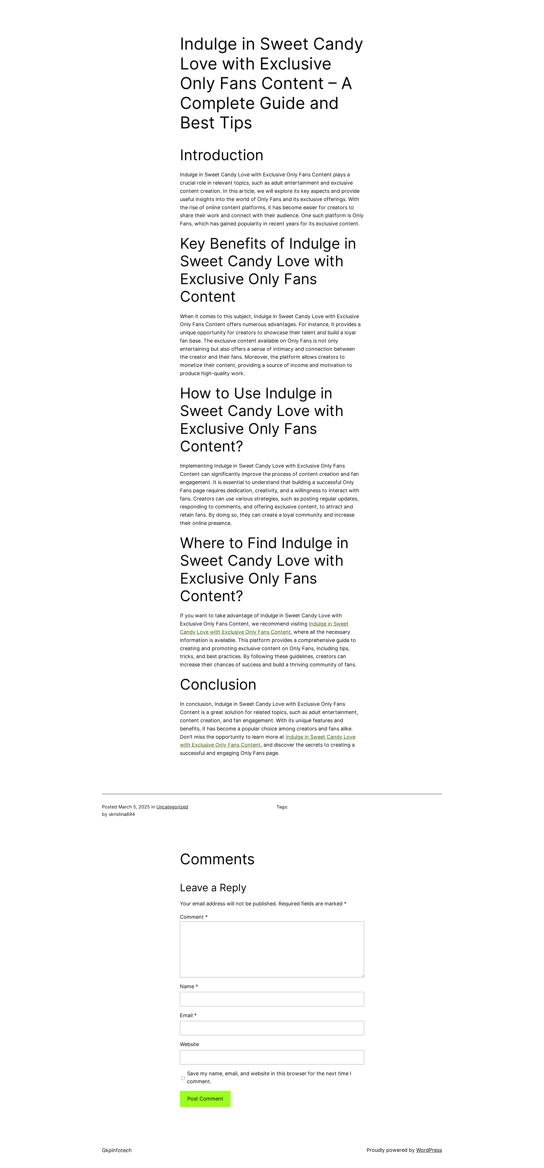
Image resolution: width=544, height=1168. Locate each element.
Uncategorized (172, 807)
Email (188, 1015)
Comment (194, 917)
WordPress (429, 1150)
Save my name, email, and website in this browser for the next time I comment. (269, 1077)
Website (189, 1044)
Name (189, 986)
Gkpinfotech (117, 1150)
